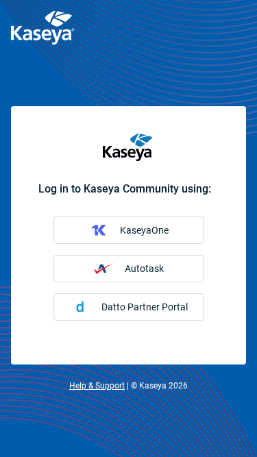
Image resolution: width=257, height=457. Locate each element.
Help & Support (97, 386)
